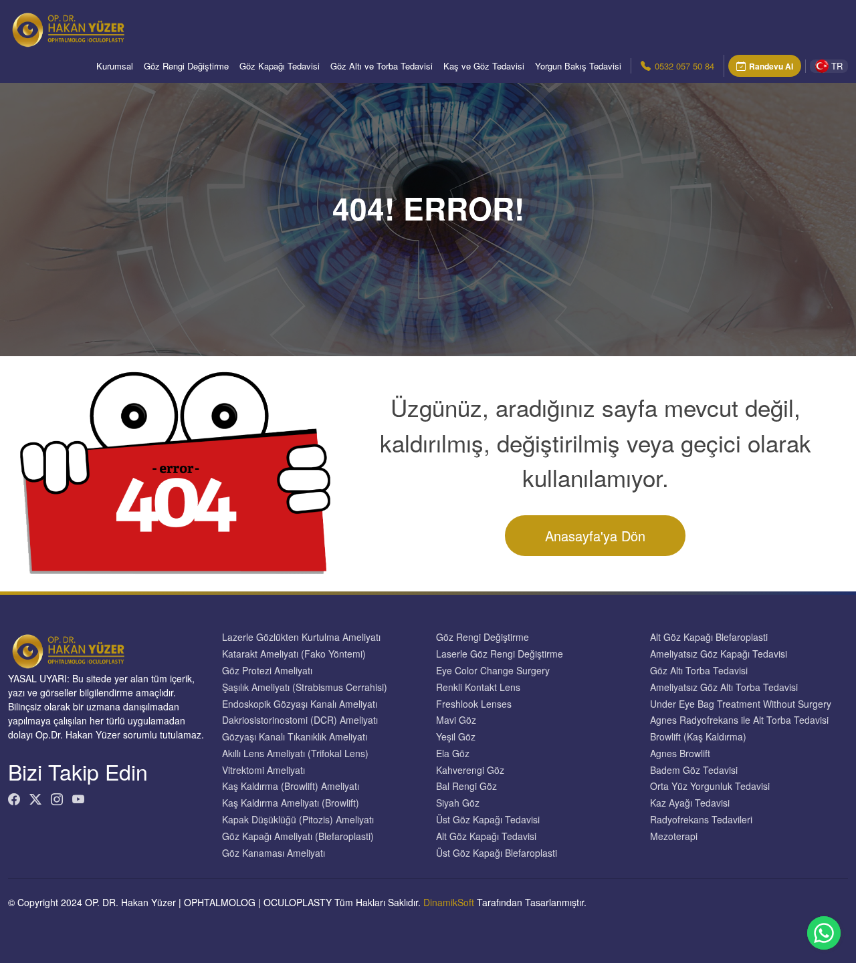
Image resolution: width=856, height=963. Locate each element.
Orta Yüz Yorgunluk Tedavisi (710, 786)
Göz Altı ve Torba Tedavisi (381, 65)
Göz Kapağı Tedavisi (279, 65)
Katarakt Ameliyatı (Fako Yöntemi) (294, 654)
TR (837, 65)
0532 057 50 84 (684, 65)
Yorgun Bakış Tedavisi (578, 65)
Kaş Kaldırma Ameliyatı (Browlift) (290, 803)
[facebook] (14, 799)
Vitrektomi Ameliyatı (263, 770)
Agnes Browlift (680, 753)
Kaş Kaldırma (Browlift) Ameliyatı (290, 786)
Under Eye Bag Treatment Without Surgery (740, 704)
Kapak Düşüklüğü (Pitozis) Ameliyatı (298, 819)
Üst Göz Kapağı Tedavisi (488, 819)
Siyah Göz (457, 803)
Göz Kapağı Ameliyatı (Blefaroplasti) (298, 836)
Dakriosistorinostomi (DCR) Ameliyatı (300, 720)
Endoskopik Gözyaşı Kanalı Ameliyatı (299, 704)
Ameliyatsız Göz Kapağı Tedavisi (718, 654)
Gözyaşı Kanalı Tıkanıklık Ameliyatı (294, 736)
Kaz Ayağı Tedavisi (690, 803)
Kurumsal (114, 65)
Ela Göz (452, 753)
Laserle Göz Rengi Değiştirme (499, 654)
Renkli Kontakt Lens (478, 687)
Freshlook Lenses (474, 704)
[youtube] (78, 799)
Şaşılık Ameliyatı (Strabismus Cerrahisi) (304, 687)
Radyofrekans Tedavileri (701, 819)
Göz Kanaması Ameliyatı (273, 853)
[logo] (68, 30)
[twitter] (35, 799)
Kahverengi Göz (470, 770)
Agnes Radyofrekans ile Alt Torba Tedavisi (739, 720)
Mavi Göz (456, 720)
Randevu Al (771, 66)
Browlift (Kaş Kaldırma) (698, 736)
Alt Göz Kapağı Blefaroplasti (709, 637)
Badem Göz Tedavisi (694, 770)
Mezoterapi (674, 836)
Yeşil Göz (455, 736)
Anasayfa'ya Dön (595, 535)
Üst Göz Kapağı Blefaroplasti (496, 853)
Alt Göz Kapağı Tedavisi (486, 836)
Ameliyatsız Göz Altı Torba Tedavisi (724, 687)
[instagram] (57, 799)
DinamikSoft (448, 902)
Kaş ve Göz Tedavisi (483, 65)
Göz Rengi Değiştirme (186, 65)
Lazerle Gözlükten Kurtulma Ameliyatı (301, 637)
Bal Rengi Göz (466, 786)
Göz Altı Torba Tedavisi (699, 670)
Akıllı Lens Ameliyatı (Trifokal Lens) (295, 753)
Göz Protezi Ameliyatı (267, 670)
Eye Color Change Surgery (493, 670)
